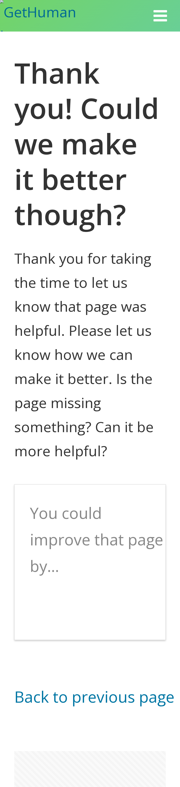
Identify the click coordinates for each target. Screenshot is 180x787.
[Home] (50, 16)
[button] (160, 16)
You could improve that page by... (96, 539)
